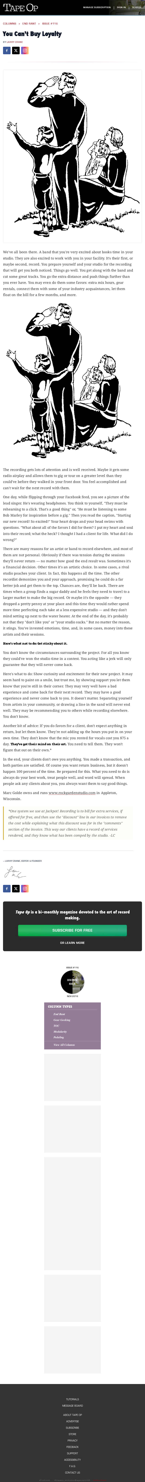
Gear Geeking (62, 1020)
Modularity (60, 1032)
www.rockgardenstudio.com (72, 792)
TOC (56, 1026)
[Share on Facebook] (7, 50)
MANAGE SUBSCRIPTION (97, 7)
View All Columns (64, 1045)
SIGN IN (121, 7)
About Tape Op (72, 1415)
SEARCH (136, 7)
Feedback (72, 1447)
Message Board (72, 1405)
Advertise (72, 1421)
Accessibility (72, 1459)
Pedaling (59, 1037)
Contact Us (72, 1472)
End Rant (29, 23)
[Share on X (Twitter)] (16, 50)
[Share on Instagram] (25, 50)
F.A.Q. (72, 1466)
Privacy (73, 1440)
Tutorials (72, 1399)
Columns (9, 23)
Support (72, 1453)
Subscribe (72, 1427)
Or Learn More (72, 943)
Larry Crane (15, 42)
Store (72, 1434)
